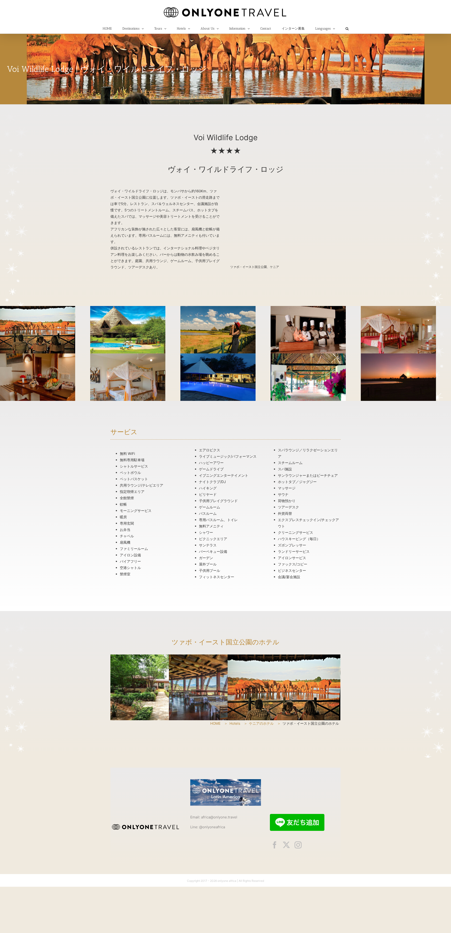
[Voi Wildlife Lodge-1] (398, 356)
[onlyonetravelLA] (225, 781)
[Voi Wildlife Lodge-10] (37, 308)
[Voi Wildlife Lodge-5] (127, 356)
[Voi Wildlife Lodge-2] (308, 356)
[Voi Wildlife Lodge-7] (398, 308)
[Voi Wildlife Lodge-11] (127, 308)
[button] (347, 28)
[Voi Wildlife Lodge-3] (218, 356)
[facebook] (274, 844)
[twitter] (286, 844)
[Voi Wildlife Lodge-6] (37, 356)
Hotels (234, 723)
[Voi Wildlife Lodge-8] (308, 308)
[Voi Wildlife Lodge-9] (218, 308)
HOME (215, 723)
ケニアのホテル (261, 723)
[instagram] (298, 844)
